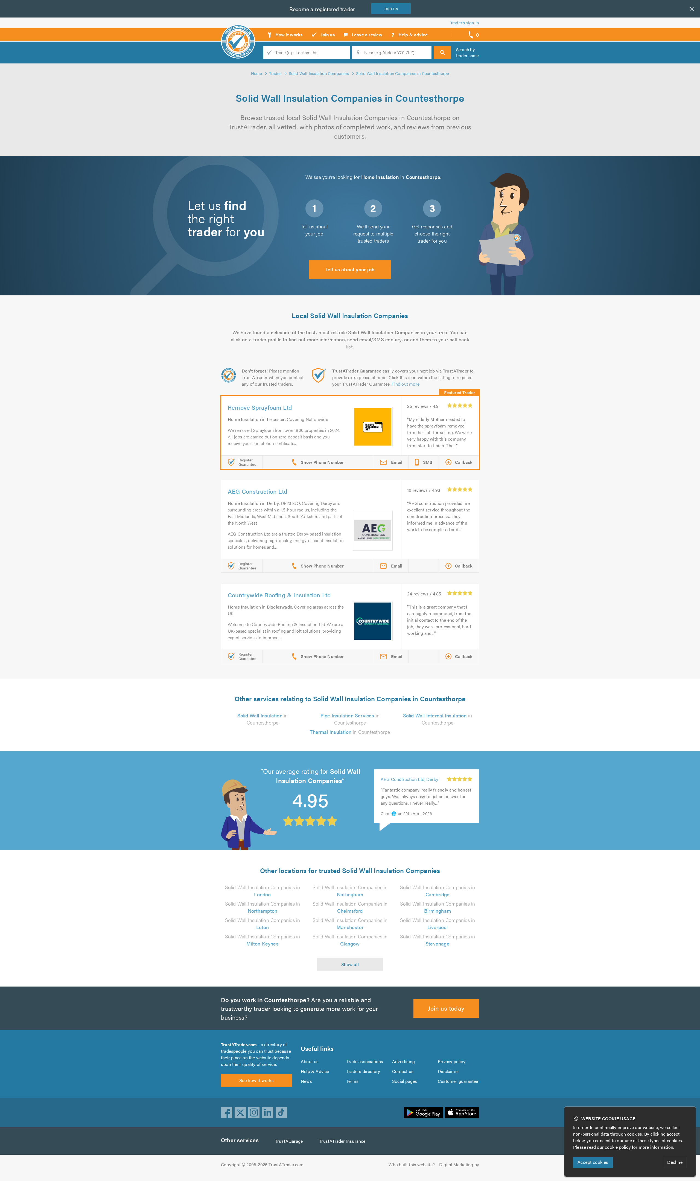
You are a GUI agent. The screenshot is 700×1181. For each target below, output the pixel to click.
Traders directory (363, 1071)
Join (391, 8)
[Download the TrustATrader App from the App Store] (462, 1112)
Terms (352, 1081)
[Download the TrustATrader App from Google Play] (423, 1112)
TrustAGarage (289, 1141)
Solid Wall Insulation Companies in (262, 891)
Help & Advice (315, 1071)
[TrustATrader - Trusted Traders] (238, 32)
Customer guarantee (458, 1081)
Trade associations (364, 1061)
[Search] (442, 52)
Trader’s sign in (464, 22)
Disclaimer (448, 1071)
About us (310, 1061)
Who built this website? (412, 1164)
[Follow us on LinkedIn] (267, 1112)
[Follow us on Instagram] (254, 1112)
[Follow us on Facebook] (226, 1112)
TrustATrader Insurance (342, 1141)
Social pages (404, 1081)
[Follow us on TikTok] (281, 1112)
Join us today (446, 1008)
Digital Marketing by (459, 1164)
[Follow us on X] (240, 1112)
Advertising (403, 1061)
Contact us (402, 1071)
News (306, 1081)
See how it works (256, 1080)
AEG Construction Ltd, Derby (409, 779)
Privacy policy (451, 1061)
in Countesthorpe (262, 719)
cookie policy (618, 1147)
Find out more (405, 384)
